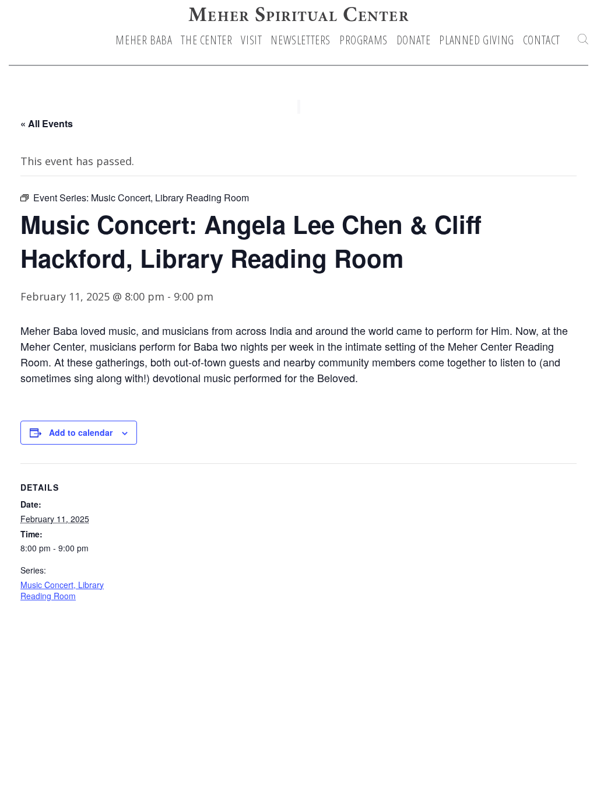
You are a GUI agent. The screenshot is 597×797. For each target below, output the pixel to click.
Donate (413, 40)
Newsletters (301, 40)
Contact (541, 40)
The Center (206, 40)
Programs (363, 40)
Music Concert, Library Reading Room (62, 590)
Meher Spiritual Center (298, 16)
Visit (251, 40)
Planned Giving (476, 40)
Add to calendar (81, 432)
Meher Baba (143, 40)
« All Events (46, 123)
